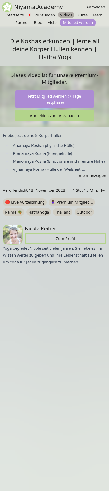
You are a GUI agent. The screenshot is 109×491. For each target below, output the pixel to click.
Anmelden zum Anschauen (54, 115)
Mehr (52, 22)
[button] (54, 155)
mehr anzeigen (92, 175)
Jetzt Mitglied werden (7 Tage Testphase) (54, 99)
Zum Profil (65, 238)
